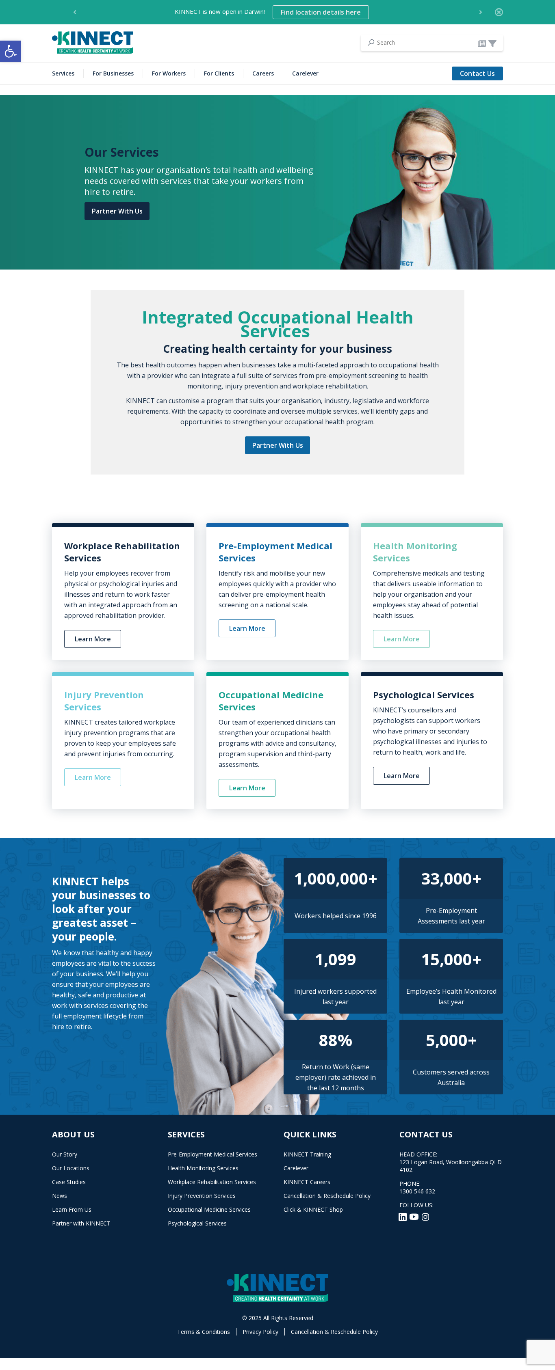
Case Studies (69, 1182)
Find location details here (321, 12)
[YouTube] (415, 1216)
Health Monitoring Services (203, 1168)
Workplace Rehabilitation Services (212, 1182)
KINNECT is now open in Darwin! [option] (268, 12)
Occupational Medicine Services (209, 1209)
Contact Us (477, 73)
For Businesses (113, 73)
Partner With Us (117, 211)
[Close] (499, 12)
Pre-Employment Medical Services (212, 1154)
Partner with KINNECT (81, 1223)
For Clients (219, 73)
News (59, 1196)
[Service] (492, 43)
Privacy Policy (260, 1331)
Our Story (64, 1154)
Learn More (93, 638)
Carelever (305, 73)
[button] (10, 51)
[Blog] (482, 43)
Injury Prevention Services (202, 1196)
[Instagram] (425, 1216)
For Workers (169, 73)
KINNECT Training (307, 1154)
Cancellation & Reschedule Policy (327, 1196)
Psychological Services (197, 1223)
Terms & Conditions (203, 1331)
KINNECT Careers (307, 1182)
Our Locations (70, 1168)
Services (63, 73)
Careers (263, 73)
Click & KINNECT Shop (313, 1209)
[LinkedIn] (403, 1216)
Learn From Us (71, 1209)
